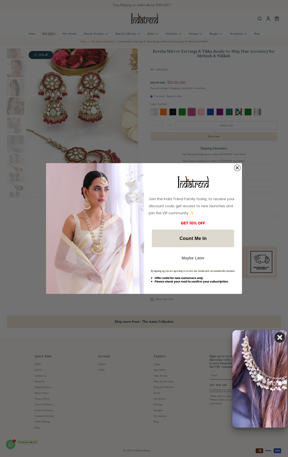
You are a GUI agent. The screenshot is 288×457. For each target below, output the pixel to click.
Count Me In (193, 238)
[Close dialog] (237, 168)
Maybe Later (193, 258)
